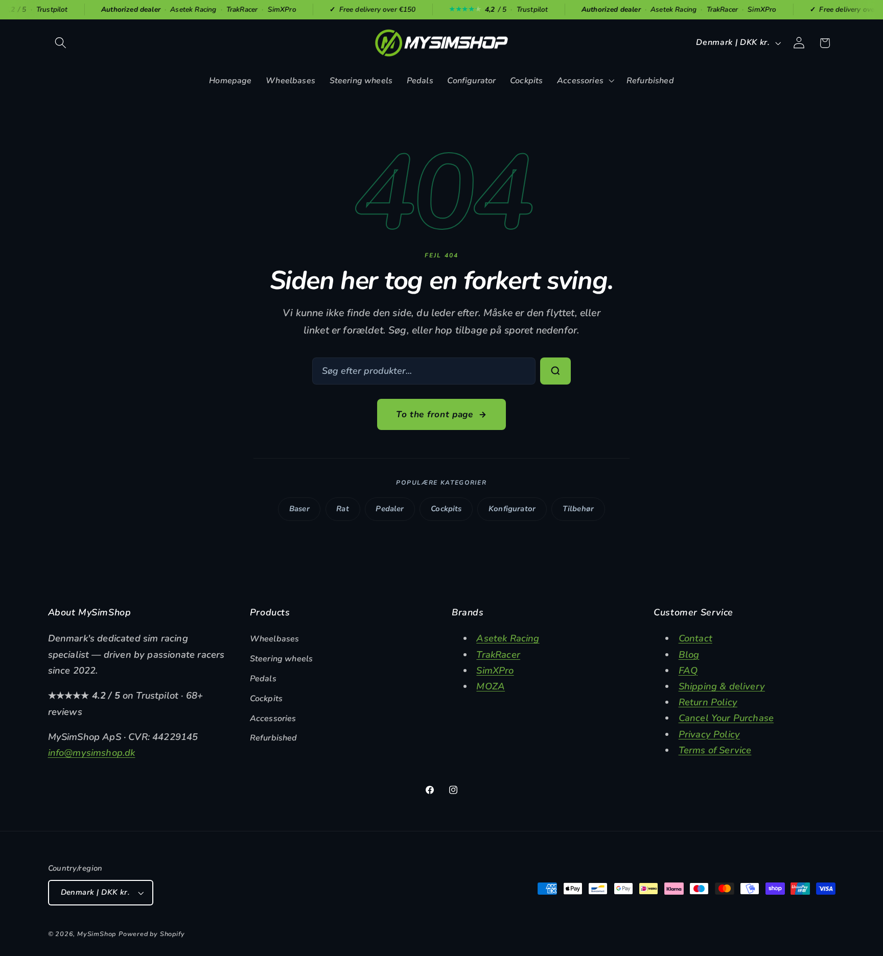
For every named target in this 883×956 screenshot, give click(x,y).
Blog (689, 654)
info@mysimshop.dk (91, 752)
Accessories (273, 718)
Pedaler (390, 509)
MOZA (490, 686)
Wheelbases (274, 638)
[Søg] (555, 371)
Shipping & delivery (722, 686)
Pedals (263, 678)
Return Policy (708, 702)
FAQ (688, 670)
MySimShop (96, 933)
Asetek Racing (507, 638)
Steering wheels (281, 658)
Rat (342, 509)
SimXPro (495, 670)
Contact (695, 638)
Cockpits (446, 509)
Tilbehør (578, 509)
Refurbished (273, 738)
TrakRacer (498, 654)
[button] (61, 43)
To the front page (434, 414)
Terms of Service (715, 750)
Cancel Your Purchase (726, 717)
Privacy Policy (709, 734)
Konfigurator (512, 509)
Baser (299, 509)
